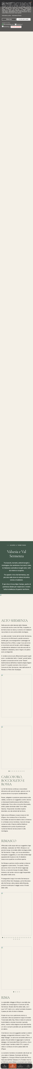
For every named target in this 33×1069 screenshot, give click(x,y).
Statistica (19, 24)
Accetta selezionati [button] (16, 26)
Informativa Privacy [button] (16, 15)
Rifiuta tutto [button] (9, 19)
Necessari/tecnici (8, 24)
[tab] (10, 771)
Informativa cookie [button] (6, 15)
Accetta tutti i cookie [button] (23, 19)
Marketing (6, 26)
